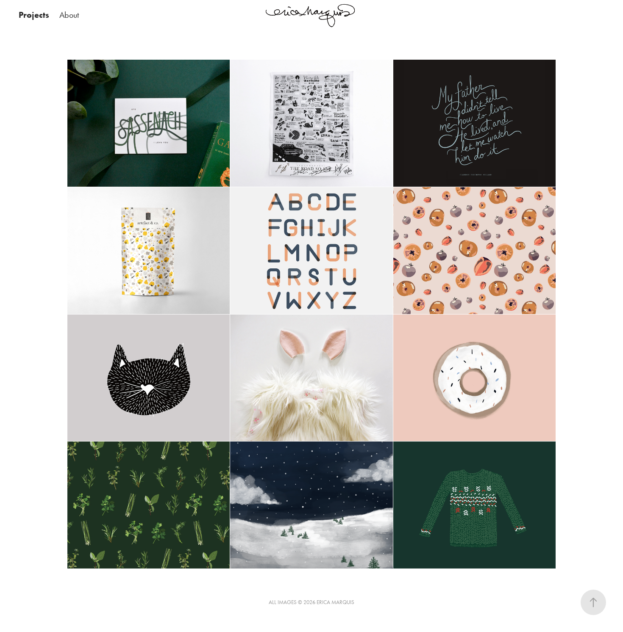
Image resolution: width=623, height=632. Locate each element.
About (69, 15)
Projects (34, 15)
